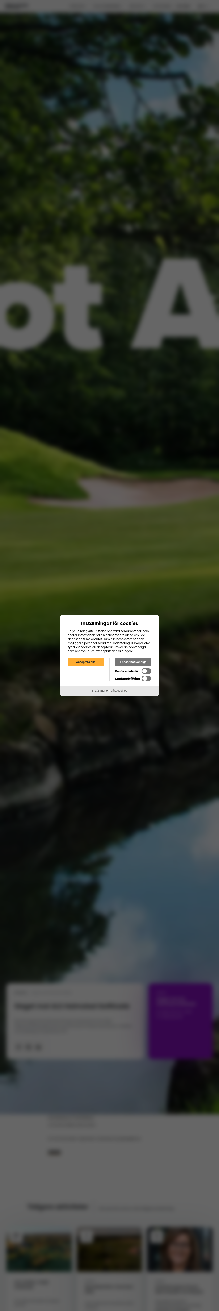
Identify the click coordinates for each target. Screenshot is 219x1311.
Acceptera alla (86, 662)
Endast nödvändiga (133, 662)
